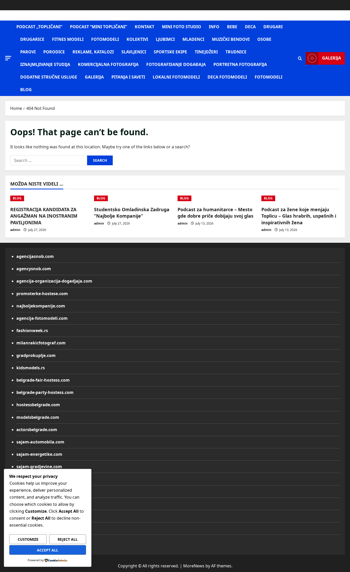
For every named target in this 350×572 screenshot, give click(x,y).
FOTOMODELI (105, 39)
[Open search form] (300, 58)
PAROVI (28, 52)
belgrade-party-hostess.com (45, 392)
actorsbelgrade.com (36, 429)
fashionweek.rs (32, 330)
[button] (8, 58)
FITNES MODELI (68, 39)
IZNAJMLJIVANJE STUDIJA (45, 64)
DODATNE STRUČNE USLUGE (48, 77)
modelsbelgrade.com (37, 417)
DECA (250, 27)
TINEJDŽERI (206, 52)
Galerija (331, 58)
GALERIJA (94, 77)
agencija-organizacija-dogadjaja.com (54, 281)
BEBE (232, 27)
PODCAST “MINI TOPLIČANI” (98, 27)
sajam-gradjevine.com (39, 466)
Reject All (68, 539)
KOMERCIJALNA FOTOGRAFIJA (108, 64)
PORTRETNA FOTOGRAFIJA (240, 64)
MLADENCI (193, 39)
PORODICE (54, 52)
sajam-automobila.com (40, 442)
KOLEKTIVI (137, 39)
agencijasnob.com (35, 256)
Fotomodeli (268, 77)
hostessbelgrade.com (38, 405)
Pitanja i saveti (128, 77)
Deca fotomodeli (227, 77)
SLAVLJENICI (133, 52)
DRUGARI (273, 27)
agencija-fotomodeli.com (42, 318)
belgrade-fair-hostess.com (43, 380)
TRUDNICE (235, 52)
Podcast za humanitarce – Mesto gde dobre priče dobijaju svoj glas (215, 212)
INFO (214, 27)
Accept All (47, 550)
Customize (28, 539)
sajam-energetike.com (39, 454)
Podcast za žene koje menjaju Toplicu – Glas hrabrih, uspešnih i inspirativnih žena (298, 215)
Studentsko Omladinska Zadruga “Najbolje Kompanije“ (131, 212)
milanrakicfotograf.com (41, 343)
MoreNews (193, 566)
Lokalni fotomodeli (176, 77)
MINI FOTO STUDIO (181, 27)
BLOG (26, 89)
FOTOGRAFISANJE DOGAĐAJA (176, 64)
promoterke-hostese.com (42, 293)
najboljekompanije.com (40, 306)
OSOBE (264, 39)
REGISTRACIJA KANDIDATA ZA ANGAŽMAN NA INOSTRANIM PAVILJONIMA (43, 215)
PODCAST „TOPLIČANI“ (39, 27)
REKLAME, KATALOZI (93, 52)
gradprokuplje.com (36, 355)
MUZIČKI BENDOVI (231, 39)
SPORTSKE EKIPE (170, 52)
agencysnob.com (33, 269)
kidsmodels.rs (30, 368)
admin (15, 230)
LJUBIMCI (165, 39)
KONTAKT (144, 27)
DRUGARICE (32, 39)
